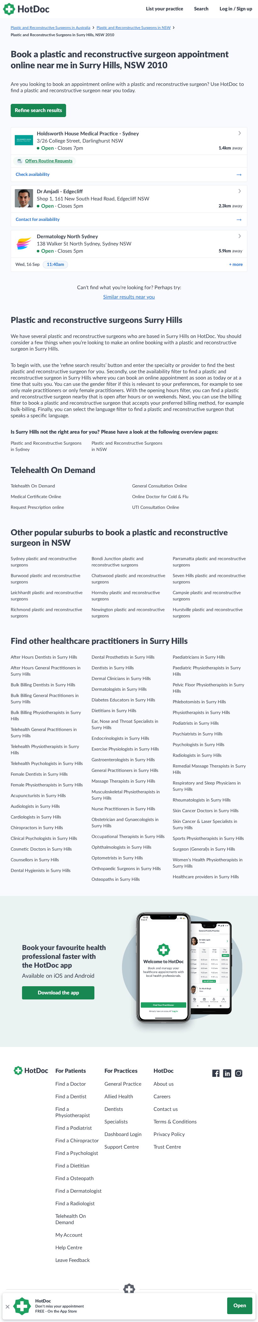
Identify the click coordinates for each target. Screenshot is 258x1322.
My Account (68, 1235)
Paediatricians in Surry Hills (199, 657)
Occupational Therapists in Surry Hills (128, 837)
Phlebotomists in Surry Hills (199, 702)
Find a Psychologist (76, 1153)
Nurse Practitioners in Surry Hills (123, 809)
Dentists (113, 1109)
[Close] (7, 1306)
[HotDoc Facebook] (216, 1073)
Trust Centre (167, 1147)
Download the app (58, 992)
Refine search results (38, 110)
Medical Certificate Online (36, 497)
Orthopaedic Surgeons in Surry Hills (126, 869)
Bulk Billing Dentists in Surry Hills (43, 685)
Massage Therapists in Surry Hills (123, 781)
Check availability (32, 174)
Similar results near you (129, 297)
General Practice (122, 1084)
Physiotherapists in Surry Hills (201, 713)
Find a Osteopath (74, 1178)
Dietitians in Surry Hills (114, 711)
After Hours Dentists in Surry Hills (44, 657)
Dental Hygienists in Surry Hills (40, 871)
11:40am (55, 264)
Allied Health (118, 1096)
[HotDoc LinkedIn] (227, 1073)
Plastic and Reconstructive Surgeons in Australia (50, 28)
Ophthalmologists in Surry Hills (121, 847)
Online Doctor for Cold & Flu (160, 497)
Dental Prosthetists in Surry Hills (123, 657)
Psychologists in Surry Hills (198, 745)
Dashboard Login (123, 1134)
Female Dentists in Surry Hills (39, 774)
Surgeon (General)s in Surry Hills (204, 849)
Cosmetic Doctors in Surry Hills (41, 849)
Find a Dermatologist (78, 1191)
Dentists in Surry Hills (113, 668)
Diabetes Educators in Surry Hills (123, 700)
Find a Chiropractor (77, 1140)
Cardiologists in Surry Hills (36, 817)
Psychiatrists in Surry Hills (197, 734)
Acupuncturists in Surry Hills (38, 796)
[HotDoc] (26, 9)
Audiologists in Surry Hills (35, 806)
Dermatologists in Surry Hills (119, 689)
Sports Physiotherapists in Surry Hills (208, 838)
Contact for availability (37, 219)
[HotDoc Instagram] (238, 1073)
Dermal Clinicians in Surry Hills (121, 679)
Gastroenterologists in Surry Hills (123, 760)
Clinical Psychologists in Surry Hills (44, 838)
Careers (162, 1096)
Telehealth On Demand (33, 486)
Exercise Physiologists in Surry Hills (125, 749)
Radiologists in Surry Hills (197, 755)
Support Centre (121, 1147)
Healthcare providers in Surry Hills (206, 877)
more (236, 264)
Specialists (116, 1121)
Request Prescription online (37, 507)
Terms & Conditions (175, 1121)
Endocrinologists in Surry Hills (120, 738)
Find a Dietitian (72, 1165)
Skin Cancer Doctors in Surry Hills (205, 811)
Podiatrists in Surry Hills (196, 723)
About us (164, 1084)
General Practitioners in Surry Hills (125, 770)
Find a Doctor (70, 1084)
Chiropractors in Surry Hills (37, 828)
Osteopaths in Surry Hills (116, 879)
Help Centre (68, 1247)
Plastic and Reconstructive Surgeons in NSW (134, 28)
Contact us (166, 1109)
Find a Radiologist (75, 1203)
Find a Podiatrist (73, 1128)
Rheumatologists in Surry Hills (202, 800)
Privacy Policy (169, 1134)
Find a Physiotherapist (72, 1112)
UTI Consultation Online (155, 507)
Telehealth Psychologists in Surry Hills (47, 764)
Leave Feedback (72, 1260)
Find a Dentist (71, 1096)
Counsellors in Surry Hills (35, 860)
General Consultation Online (159, 486)
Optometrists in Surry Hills (117, 858)
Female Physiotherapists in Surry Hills (47, 785)
